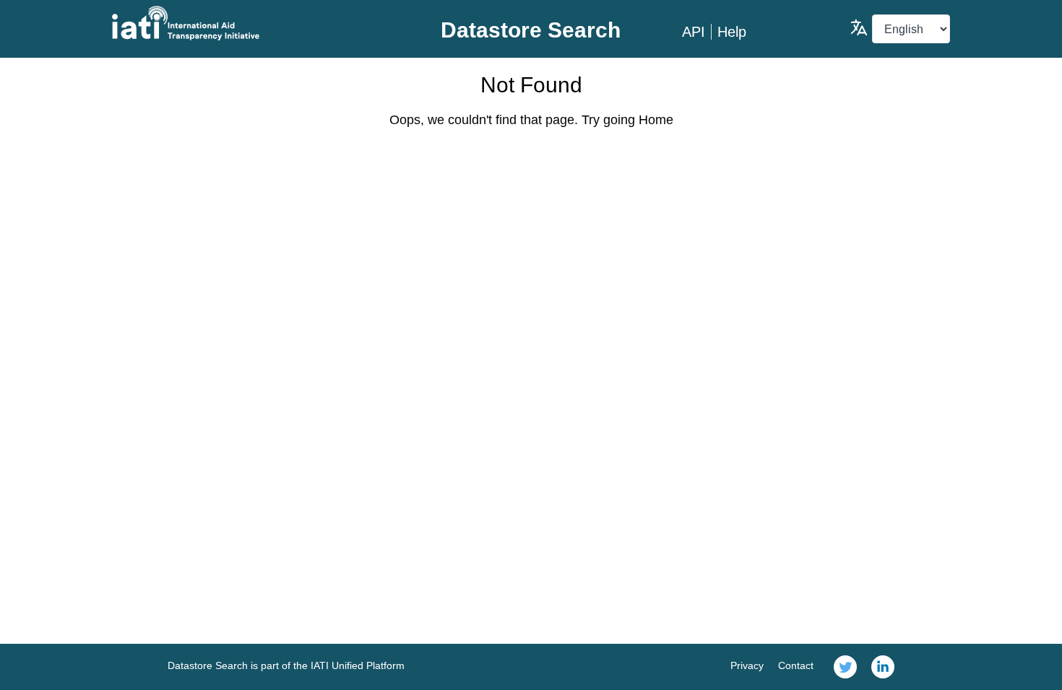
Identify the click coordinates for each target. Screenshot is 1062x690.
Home (656, 120)
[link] (845, 666)
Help (731, 32)
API (693, 32)
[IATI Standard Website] (252, 23)
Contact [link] (795, 665)
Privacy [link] (747, 665)
